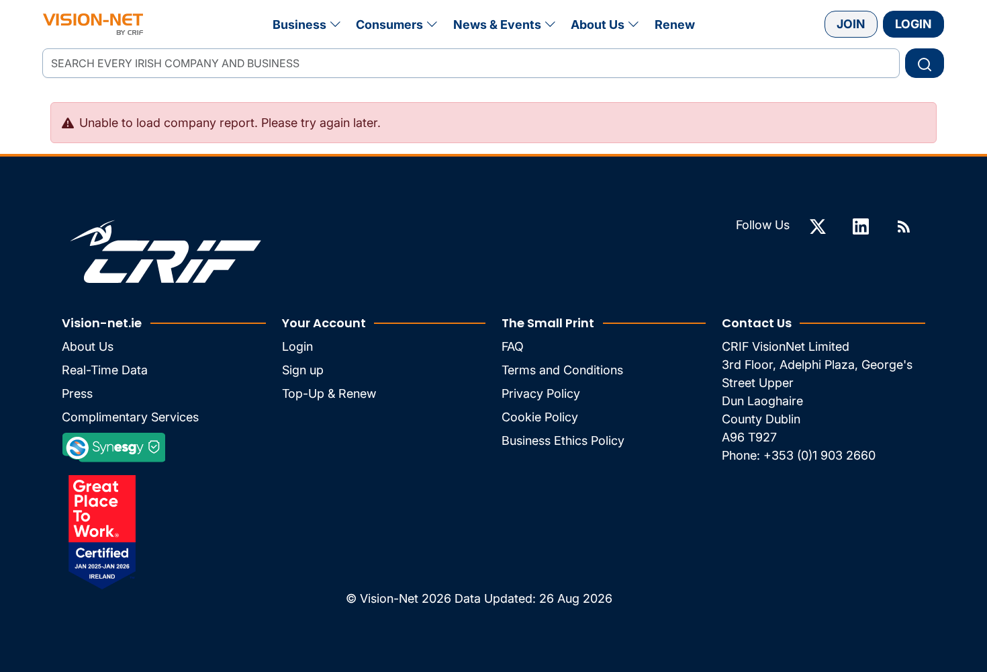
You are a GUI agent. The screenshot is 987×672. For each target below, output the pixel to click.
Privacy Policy (541, 393)
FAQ (513, 346)
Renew (675, 24)
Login (913, 24)
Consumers (389, 24)
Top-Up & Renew (329, 393)
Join (851, 24)
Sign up (303, 370)
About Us (597, 24)
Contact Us (757, 322)
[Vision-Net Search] (93, 24)
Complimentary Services (130, 417)
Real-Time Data (105, 370)
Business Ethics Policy (563, 440)
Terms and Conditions (562, 370)
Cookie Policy (540, 417)
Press (77, 393)
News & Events (497, 24)
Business (299, 24)
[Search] (924, 63)
